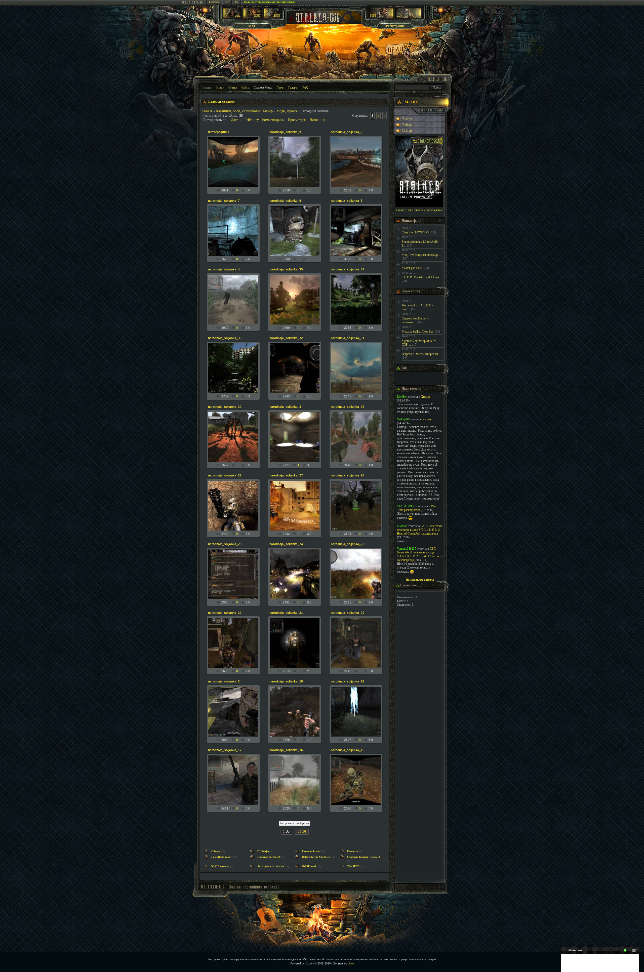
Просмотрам (297, 120)
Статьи (232, 87)
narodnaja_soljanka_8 (347, 132)
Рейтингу (252, 120)
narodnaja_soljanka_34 (347, 269)
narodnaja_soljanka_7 (224, 200)
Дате (234, 120)
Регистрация (395, 26)
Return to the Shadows (316, 857)
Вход (251, 26)
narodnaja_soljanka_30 (225, 407)
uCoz (351, 963)
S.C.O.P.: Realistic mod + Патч (420, 277)
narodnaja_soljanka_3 (285, 407)
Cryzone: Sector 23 (268, 857)
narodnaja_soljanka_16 (286, 750)
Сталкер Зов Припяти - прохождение (419, 210)
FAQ (305, 87)
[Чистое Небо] (272, 17)
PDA (227, 2)
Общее (215, 851)
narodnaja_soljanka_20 (347, 613)
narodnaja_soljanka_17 (225, 750)
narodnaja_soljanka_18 (347, 681)
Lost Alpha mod (220, 857)
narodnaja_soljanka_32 (286, 338)
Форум (220, 87)
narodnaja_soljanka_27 (286, 475)
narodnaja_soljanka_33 (225, 338)
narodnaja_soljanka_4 (224, 269)
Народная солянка (270, 866)
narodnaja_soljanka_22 (225, 613)
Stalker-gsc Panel (412, 268)
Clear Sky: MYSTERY (415, 232)
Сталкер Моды (263, 87)
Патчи (280, 87)
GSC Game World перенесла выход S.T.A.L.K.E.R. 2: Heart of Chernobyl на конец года (419, 529)
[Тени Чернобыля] (252, 17)
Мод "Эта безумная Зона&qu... (421, 255)
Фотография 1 (218, 132)
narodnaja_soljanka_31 (347, 338)
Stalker (207, 111)
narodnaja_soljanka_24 (286, 544)
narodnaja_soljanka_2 (224, 681)
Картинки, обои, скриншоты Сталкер (244, 111)
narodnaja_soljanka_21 (286, 613)
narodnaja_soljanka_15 (347, 750)
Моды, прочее (287, 111)
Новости (352, 851)
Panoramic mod (311, 851)
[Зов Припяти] (381, 17)
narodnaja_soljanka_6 (285, 200)
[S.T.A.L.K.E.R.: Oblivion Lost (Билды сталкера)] (232, 17)
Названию (317, 120)
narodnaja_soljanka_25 (225, 544)
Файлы (245, 87)
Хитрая (425, 396)
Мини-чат (573, 950)
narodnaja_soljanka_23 (347, 544)
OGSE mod (309, 866)
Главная (207, 87)
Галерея (293, 87)
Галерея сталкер (221, 101)
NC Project (263, 851)
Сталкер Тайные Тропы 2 (363, 857)
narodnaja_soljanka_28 (225, 475)
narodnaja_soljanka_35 (286, 269)
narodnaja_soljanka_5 (347, 200)
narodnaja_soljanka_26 (347, 475)
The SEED (353, 866)
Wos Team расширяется (416, 508)
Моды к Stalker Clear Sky (417, 331)
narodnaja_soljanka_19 (286, 681)
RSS (236, 2)
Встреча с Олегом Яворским (420, 354)
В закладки (214, 2)
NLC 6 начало (220, 866)
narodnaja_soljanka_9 (285, 132)
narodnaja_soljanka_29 (347, 407)
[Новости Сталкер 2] (408, 17)
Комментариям (273, 120)
